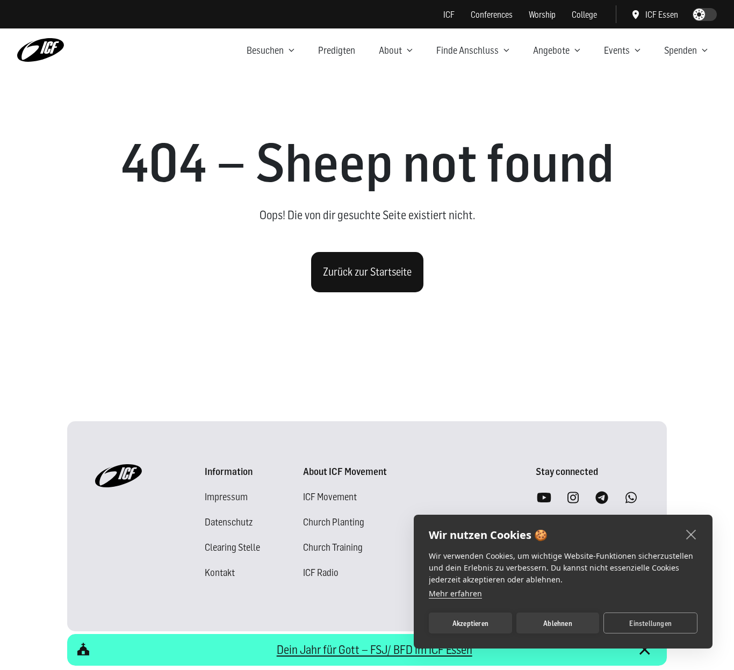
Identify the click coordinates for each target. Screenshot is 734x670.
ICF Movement (330, 496)
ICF (449, 14)
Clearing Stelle (232, 547)
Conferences (492, 14)
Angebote (551, 50)
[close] (691, 534)
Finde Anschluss (467, 50)
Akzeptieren (470, 623)
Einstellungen (650, 623)
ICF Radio (321, 572)
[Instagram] (573, 498)
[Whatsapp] (631, 498)
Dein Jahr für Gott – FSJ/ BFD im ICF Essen (374, 650)
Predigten (336, 50)
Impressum (226, 496)
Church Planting (333, 522)
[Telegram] (602, 498)
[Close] (644, 650)
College (584, 14)
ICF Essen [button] (661, 14)
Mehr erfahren (455, 593)
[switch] (705, 14)
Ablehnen (557, 623)
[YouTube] (544, 498)
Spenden (680, 50)
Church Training (333, 547)
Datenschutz (229, 522)
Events (617, 50)
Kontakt (220, 572)
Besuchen (265, 50)
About (390, 50)
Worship (542, 14)
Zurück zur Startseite (367, 271)
